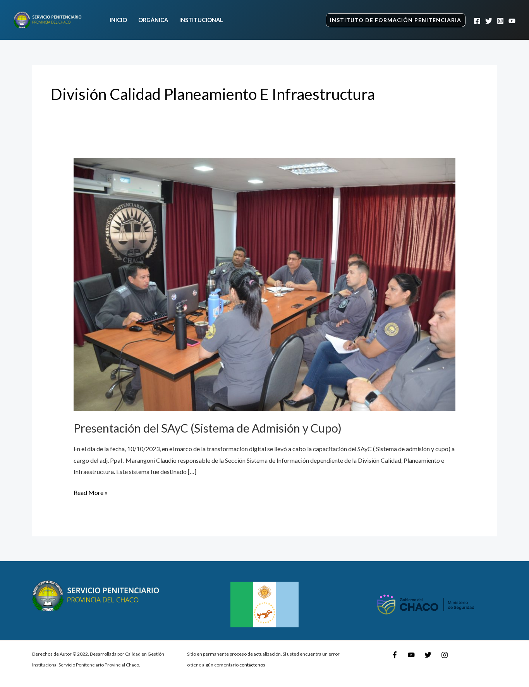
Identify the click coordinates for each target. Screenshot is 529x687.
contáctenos (252, 665)
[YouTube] (511, 20)
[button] (395, 20)
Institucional (201, 20)
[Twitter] (488, 20)
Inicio (118, 20)
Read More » (91, 491)
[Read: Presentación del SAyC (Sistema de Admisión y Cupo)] (265, 283)
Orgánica (153, 20)
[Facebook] (477, 20)
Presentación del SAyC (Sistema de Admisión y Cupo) (208, 428)
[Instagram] (500, 20)
